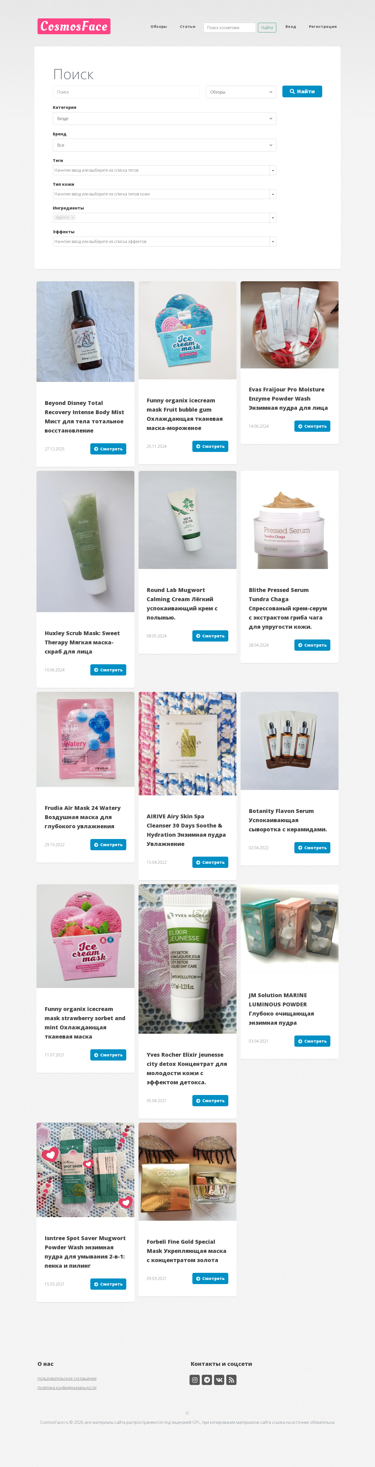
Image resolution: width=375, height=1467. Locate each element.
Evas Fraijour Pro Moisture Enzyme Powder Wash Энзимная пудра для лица (288, 398)
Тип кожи (63, 184)
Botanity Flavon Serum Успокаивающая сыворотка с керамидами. (288, 820)
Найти (267, 27)
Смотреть (111, 449)
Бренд (60, 134)
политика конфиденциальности (67, 1387)
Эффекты (63, 232)
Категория (64, 107)
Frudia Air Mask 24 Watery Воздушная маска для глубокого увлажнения (83, 817)
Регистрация (323, 26)
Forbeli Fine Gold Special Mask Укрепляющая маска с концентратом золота (187, 1251)
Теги (58, 160)
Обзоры (159, 26)
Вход (290, 26)
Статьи (187, 26)
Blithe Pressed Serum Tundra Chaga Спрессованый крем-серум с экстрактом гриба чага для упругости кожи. (288, 608)
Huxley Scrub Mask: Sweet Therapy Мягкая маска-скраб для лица (82, 642)
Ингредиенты (68, 208)
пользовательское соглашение (67, 1378)
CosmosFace (74, 26)
